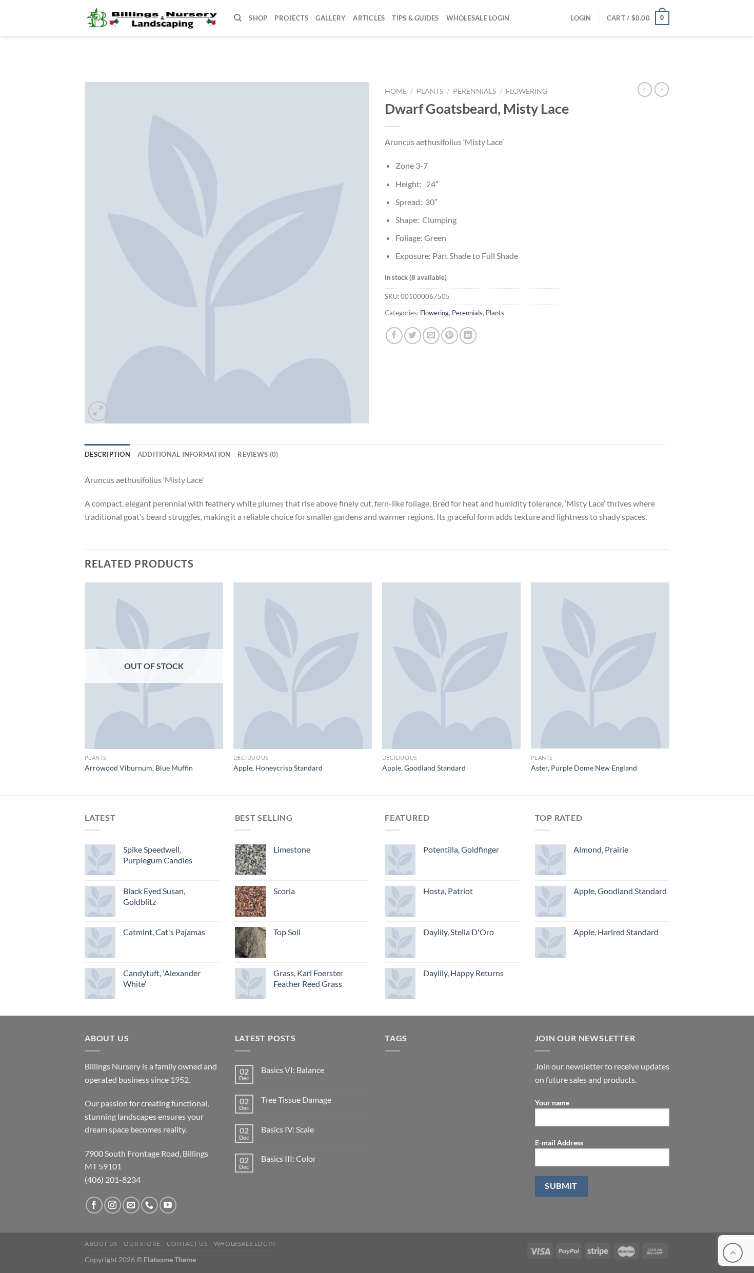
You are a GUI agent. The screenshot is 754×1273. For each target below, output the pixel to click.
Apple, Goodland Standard (424, 767)
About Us (101, 1243)
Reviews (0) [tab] (257, 454)
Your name (552, 1102)
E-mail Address (559, 1142)
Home (396, 91)
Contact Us (187, 1243)
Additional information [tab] (184, 454)
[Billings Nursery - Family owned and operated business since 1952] (152, 18)
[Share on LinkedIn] (468, 335)
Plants (429, 91)
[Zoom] (98, 411)
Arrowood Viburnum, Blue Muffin (139, 767)
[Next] (669, 687)
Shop (258, 18)
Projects (291, 18)
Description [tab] (107, 454)
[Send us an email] (131, 1205)
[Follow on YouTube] (168, 1205)
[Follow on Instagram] (112, 1205)
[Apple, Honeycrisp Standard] (302, 665)
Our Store (142, 1243)
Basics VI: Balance (292, 1070)
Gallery (330, 18)
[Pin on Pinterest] (449, 335)
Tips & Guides (415, 18)
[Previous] (85, 687)
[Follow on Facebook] (94, 1205)
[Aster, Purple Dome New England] (600, 665)
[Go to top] (733, 1253)
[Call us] (149, 1205)
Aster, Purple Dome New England (584, 767)
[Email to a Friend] (431, 335)
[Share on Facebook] (394, 335)
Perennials (474, 91)
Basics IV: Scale (287, 1129)
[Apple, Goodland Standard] (451, 665)
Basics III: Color (288, 1158)
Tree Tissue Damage (296, 1099)
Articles (369, 18)
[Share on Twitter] (412, 335)
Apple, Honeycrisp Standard (278, 767)
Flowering (526, 91)
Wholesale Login (478, 18)
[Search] (238, 18)
